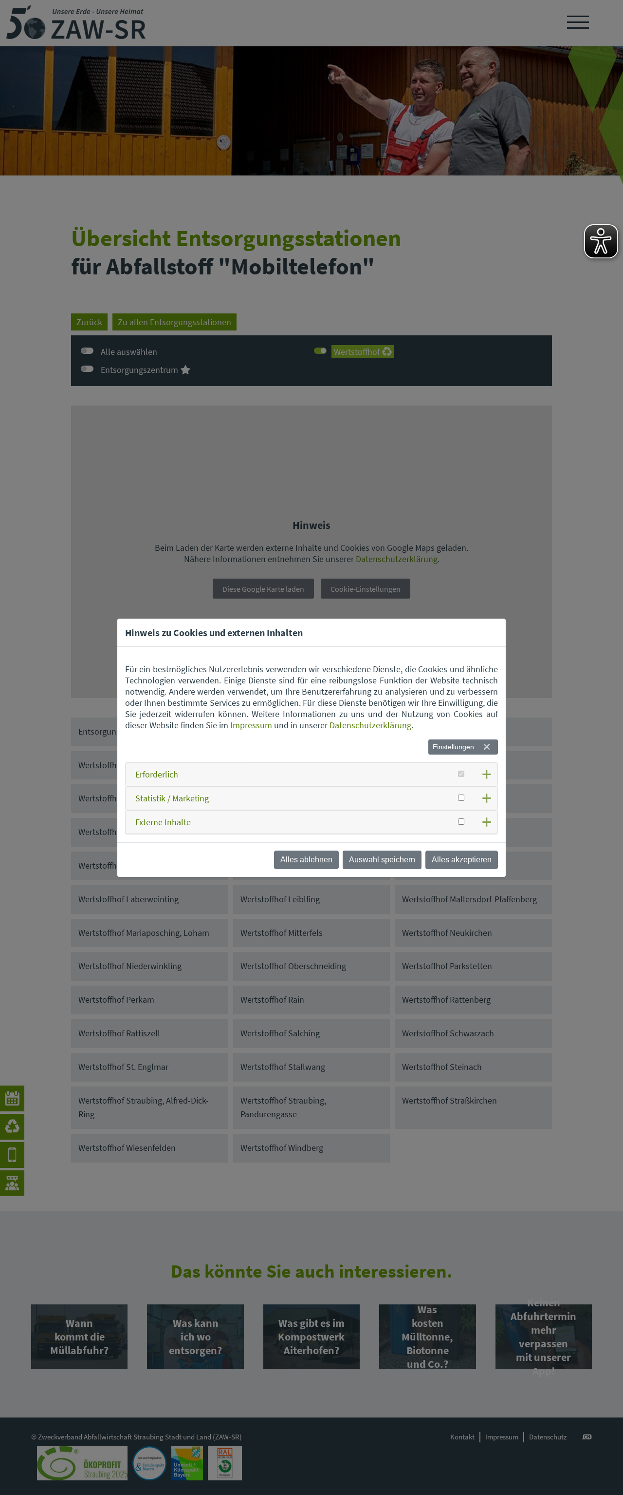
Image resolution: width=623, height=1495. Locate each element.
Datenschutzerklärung (370, 725)
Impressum (251, 725)
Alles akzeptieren (462, 859)
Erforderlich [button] (156, 774)
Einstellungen (453, 747)
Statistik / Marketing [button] (172, 798)
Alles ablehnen (306, 859)
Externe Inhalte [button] (163, 822)
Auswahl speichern (382, 859)
